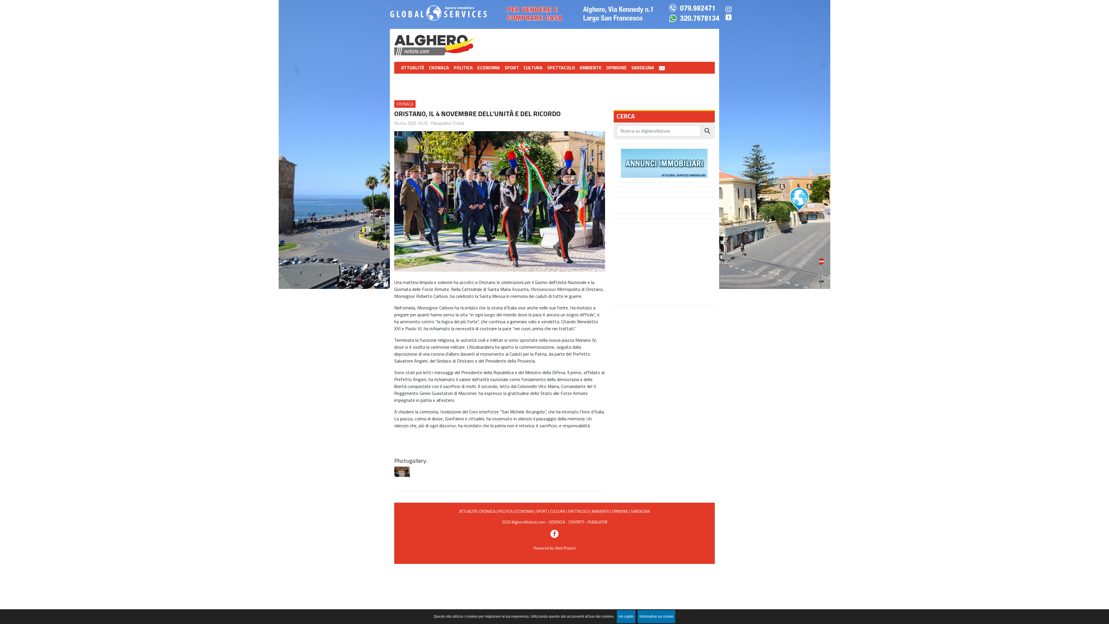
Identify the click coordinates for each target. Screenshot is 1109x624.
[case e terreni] (664, 162)
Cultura (533, 67)
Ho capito (626, 616)
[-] (402, 472)
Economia (488, 67)
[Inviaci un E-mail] (661, 68)
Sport (512, 67)
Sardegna (642, 67)
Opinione (616, 67)
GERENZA (557, 522)
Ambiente (591, 67)
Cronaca (439, 67)
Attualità (412, 67)
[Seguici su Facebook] (554, 533)
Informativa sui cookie (656, 616)
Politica (463, 67)
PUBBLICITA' (598, 522)
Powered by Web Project (555, 548)
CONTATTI (576, 522)
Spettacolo (561, 67)
